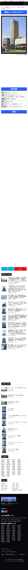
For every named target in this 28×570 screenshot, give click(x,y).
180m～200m (4, 485)
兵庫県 (13, 469)
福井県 (8, 466)
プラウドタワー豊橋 (13, 449)
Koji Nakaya (20, 559)
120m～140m (15, 486)
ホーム (2, 7)
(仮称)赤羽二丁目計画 (13, 402)
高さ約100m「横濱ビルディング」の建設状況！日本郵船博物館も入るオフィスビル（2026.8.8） (17, 310)
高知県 (8, 472)
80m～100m (15, 488)
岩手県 (13, 460)
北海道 (2, 460)
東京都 (2, 464)
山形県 (8, 461)
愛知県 (8, 468)
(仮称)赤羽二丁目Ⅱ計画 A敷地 (15, 395)
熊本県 (8, 474)
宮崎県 (19, 474)
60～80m (3, 490)
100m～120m (4, 488)
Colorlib (22, 561)
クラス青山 (11, 408)
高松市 (23, 7)
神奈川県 (9, 464)
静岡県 (2, 468)
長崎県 (2, 474)
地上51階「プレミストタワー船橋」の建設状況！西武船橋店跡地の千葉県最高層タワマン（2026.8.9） (17, 339)
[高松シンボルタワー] (14, 35)
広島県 (8, 471)
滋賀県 (19, 468)
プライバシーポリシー (6, 550)
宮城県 (19, 460)
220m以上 (3, 483)
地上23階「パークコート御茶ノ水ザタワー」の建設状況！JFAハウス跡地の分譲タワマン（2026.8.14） (17, 303)
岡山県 (2, 471)
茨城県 (19, 461)
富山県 (19, 464)
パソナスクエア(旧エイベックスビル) (17, 422)
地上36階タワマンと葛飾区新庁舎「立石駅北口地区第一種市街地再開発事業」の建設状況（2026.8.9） (17, 296)
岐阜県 (19, 466)
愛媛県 (2, 472)
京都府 (2, 469)
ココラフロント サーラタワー (15, 442)
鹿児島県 (3, 476)
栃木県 (2, 463)
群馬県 (8, 463)
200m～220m (15, 483)
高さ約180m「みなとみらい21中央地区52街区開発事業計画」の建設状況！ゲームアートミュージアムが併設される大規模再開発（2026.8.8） (17, 324)
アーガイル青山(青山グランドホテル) (17, 415)
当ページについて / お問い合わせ (8, 551)
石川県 (2, 466)
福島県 (13, 461)
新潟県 (13, 464)
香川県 (18, 7)
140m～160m (4, 486)
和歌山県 (19, 469)
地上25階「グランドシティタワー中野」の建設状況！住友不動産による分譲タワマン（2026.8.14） (17, 346)
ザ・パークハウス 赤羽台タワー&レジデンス (17, 388)
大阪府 (8, 469)
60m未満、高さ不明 (17, 490)
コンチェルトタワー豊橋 (14, 435)
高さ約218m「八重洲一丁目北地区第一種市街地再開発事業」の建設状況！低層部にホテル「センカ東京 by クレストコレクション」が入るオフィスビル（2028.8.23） (17, 280)
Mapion (22, 96)
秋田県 (2, 461)
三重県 (13, 468)
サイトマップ (4, 548)
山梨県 (13, 466)
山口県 (13, 471)
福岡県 (13, 472)
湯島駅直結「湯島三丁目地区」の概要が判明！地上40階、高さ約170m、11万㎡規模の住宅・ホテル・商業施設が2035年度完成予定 (17, 332)
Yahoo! (17, 96)
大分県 (13, 474)
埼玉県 (13, 463)
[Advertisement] (14, 71)
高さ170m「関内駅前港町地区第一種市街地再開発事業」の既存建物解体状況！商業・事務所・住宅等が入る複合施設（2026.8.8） (17, 317)
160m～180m (15, 485)
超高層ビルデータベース (10, 7)
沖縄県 (8, 476)
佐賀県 (19, 472)
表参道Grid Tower (12, 429)
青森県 (8, 460)
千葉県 (19, 463)
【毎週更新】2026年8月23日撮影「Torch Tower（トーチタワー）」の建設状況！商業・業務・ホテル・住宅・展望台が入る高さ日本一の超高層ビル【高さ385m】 (17, 288)
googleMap (11, 96)
